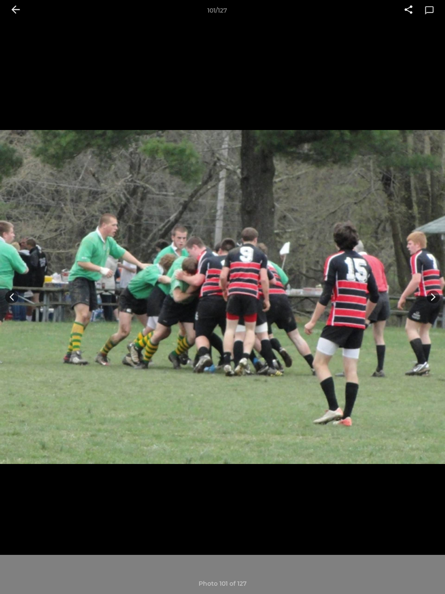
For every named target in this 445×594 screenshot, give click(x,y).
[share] (408, 10)
